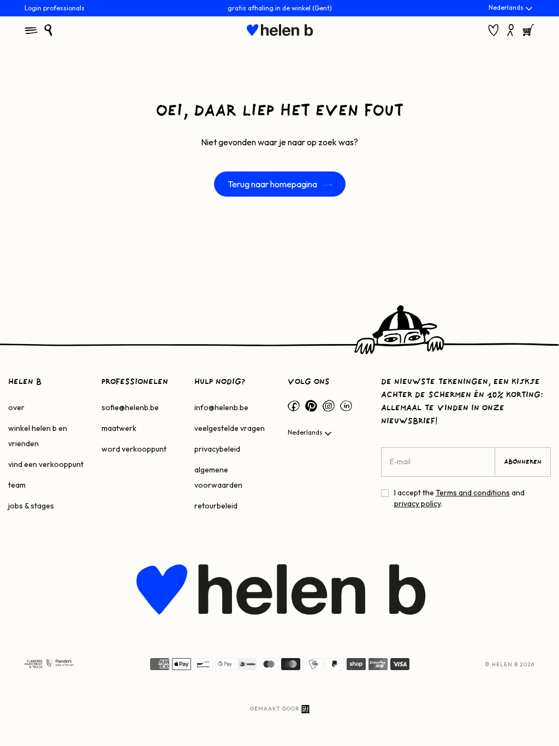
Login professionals (55, 8)
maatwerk (119, 428)
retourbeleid (215, 506)
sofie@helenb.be (130, 407)
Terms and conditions (473, 493)
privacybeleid (217, 449)
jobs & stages (31, 506)
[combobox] (511, 8)
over (16, 407)
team (17, 485)
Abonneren (523, 462)
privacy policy (417, 503)
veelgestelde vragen (229, 428)
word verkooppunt (134, 449)
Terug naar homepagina (273, 184)
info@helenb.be (221, 407)
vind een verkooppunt (46, 464)
